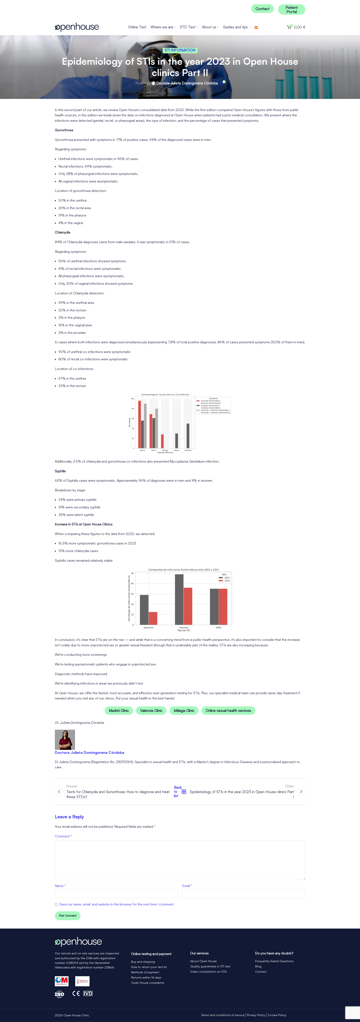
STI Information (180, 50)
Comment (63, 836)
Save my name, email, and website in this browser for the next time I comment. (116, 904)
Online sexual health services (228, 710)
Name (60, 886)
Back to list (179, 791)
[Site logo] (77, 26)
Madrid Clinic (119, 710)
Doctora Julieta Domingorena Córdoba (187, 83)
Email (187, 886)
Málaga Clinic (184, 710)
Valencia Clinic (151, 710)
